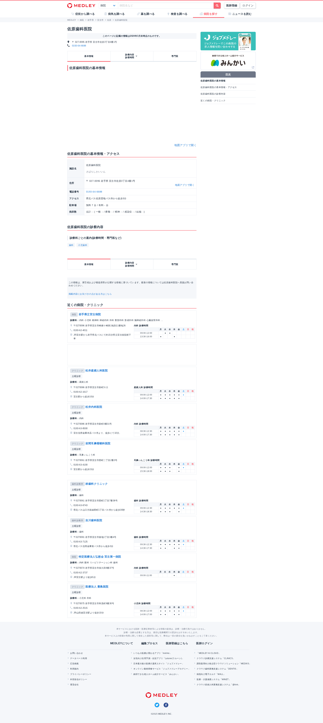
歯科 (71, 245)
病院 (74, 314)
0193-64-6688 (79, 45)
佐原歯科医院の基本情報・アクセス (219, 87)
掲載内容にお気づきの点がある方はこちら (90, 294)
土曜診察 (76, 376)
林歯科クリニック (96, 483)
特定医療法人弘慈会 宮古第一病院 (100, 556)
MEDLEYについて (121, 643)
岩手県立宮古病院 (90, 314)
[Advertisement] (132, 355)
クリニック (77, 370)
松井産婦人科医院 (96, 370)
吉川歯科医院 (93, 520)
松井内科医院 (93, 406)
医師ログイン (204, 643)
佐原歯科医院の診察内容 (213, 94)
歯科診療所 (77, 484)
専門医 (174, 56)
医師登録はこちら (177, 643)
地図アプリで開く (185, 145)
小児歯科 (82, 245)
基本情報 (88, 56)
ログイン (248, 5)
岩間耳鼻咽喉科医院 (97, 443)
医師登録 (231, 5)
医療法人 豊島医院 (96, 586)
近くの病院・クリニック (213, 100)
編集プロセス (149, 643)
